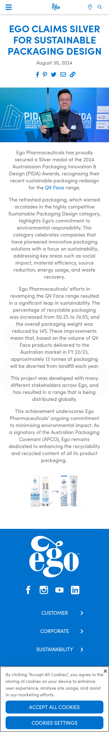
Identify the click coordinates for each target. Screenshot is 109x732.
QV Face (54, 187)
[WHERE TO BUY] (90, 7)
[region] (54, 699)
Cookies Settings (54, 722)
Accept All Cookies (54, 706)
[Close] (105, 671)
